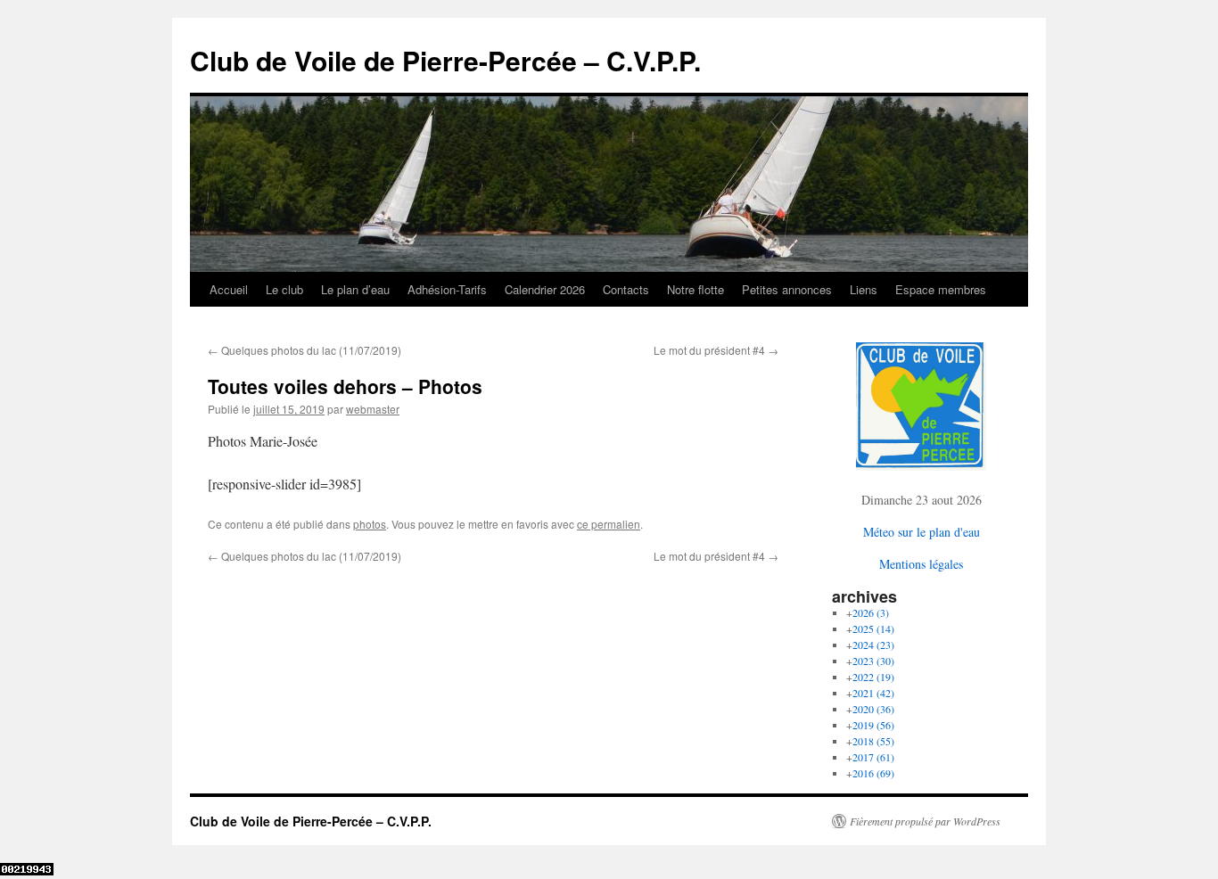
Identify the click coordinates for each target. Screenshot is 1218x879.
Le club (284, 289)
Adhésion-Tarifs (447, 289)
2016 (873, 773)
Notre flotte (695, 289)
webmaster (372, 408)
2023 (873, 660)
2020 (873, 709)
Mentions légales (921, 563)
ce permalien (608, 523)
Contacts (626, 289)
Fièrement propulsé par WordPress (925, 821)
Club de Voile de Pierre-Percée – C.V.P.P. (445, 60)
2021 (873, 693)
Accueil (229, 289)
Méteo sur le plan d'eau (921, 531)
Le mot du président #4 (716, 349)
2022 (873, 677)
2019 (873, 725)
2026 (870, 612)
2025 (873, 628)
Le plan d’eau (355, 289)
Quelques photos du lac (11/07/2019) (304, 349)
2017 (873, 757)
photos (369, 523)
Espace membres (940, 289)
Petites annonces (787, 289)
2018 (873, 741)
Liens (863, 289)
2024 (873, 644)
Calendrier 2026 (545, 289)
